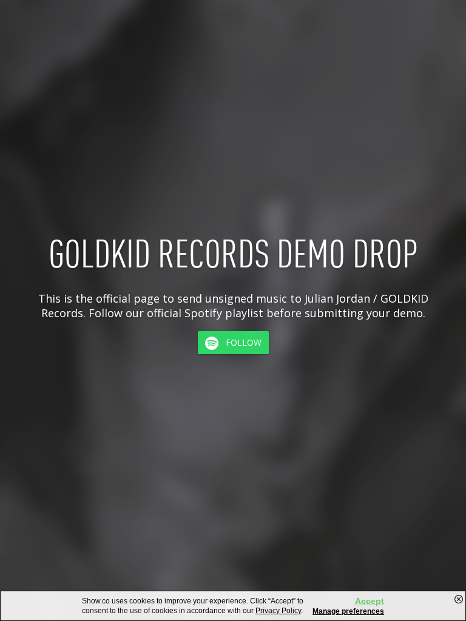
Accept (369, 601)
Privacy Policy (278, 610)
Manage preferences (348, 611)
